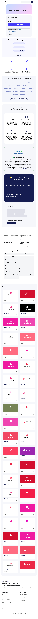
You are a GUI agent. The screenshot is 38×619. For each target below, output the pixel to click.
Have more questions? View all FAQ (11, 277)
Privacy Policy (4, 606)
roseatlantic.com (6, 498)
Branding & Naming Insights (6, 600)
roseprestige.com (7, 569)
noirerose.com (6, 341)
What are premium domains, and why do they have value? (15, 253)
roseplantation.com (24, 484)
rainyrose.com (23, 441)
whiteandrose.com (24, 313)
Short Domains (22, 597)
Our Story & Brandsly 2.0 (6, 603)
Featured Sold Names (5, 597)
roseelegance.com (24, 341)
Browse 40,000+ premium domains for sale (19, 98)
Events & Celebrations (11, 216)
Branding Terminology (5, 605)
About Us (3, 596)
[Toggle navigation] (35, 2)
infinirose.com (23, 527)
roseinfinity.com (6, 398)
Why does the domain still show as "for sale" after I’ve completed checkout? (18, 274)
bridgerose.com (23, 370)
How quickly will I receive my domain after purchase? (14, 262)
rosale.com (6, 555)
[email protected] (23, 198)
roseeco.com (23, 384)
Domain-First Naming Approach (7, 602)
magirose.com (23, 455)
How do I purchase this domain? (10, 256)
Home (3, 608)
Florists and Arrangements (21, 216)
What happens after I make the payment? (12, 268)
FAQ (2, 594)
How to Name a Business (6, 599)
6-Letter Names (22, 600)
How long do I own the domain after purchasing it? (14, 271)
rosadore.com (23, 398)
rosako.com (6, 470)
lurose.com (6, 455)
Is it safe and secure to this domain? (11, 259)
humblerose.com (7, 370)
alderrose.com (6, 541)
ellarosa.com (23, 555)
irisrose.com (23, 498)
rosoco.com (6, 441)
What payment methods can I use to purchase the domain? (15, 265)
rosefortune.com (7, 384)
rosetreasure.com (23, 327)
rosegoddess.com (7, 313)
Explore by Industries (23, 594)
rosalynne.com (6, 484)
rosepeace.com (6, 427)
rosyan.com (22, 569)
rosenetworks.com (7, 327)
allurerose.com (6, 527)
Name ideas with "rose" (12, 222)
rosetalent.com (23, 541)
